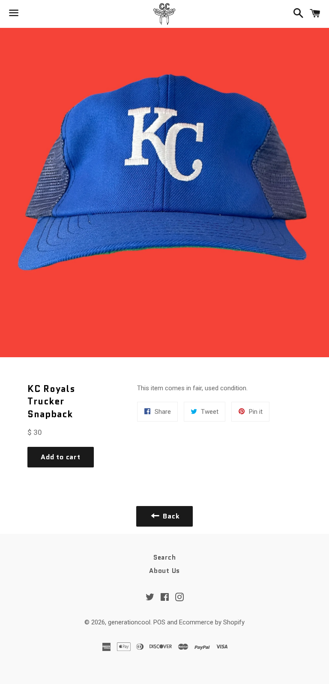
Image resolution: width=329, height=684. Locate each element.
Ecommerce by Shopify (212, 622)
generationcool (129, 622)
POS (159, 622)
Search (164, 557)
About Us (164, 571)
